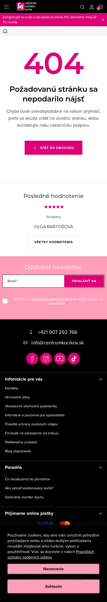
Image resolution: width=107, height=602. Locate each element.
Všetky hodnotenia (53, 242)
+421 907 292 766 (57, 332)
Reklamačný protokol (21, 442)
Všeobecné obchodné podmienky (31, 406)
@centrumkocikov (74, 359)
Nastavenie (53, 569)
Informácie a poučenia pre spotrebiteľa (34, 415)
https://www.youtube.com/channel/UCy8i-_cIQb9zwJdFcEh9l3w (60, 359)
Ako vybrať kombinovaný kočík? (29, 488)
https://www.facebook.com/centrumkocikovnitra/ (32, 359)
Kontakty (11, 388)
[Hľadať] (82, 6)
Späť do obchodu (57, 147)
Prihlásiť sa (84, 281)
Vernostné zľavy (17, 397)
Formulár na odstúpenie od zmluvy (31, 433)
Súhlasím (53, 586)
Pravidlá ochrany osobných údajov (31, 424)
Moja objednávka (18, 451)
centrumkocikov (46, 359)
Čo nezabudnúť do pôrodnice (27, 479)
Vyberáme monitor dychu (24, 497)
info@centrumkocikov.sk (57, 342)
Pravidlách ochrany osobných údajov (50, 554)
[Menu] (6, 6)
